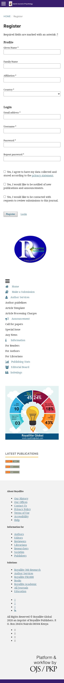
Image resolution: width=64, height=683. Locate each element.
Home (7, 16)
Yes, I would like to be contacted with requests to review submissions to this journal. (31, 198)
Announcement (19, 318)
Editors (18, 537)
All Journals (21, 587)
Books (17, 580)
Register (10, 214)
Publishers (20, 555)
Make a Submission (21, 292)
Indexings (15, 372)
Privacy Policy (22, 509)
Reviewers (20, 541)
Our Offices (20, 502)
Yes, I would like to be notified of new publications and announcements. (27, 186)
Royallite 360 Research (27, 569)
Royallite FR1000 (24, 577)
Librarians (20, 545)
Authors (19, 534)
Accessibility (21, 516)
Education (20, 591)
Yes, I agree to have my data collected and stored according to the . (30, 173)
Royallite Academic (25, 584)
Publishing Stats (19, 361)
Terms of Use (21, 512)
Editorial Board (19, 367)
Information (16, 340)
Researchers (21, 548)
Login (24, 214)
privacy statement (42, 175)
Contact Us (20, 505)
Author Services (18, 297)
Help (17, 520)
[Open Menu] (3, 3)
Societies (19, 552)
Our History (21, 498)
